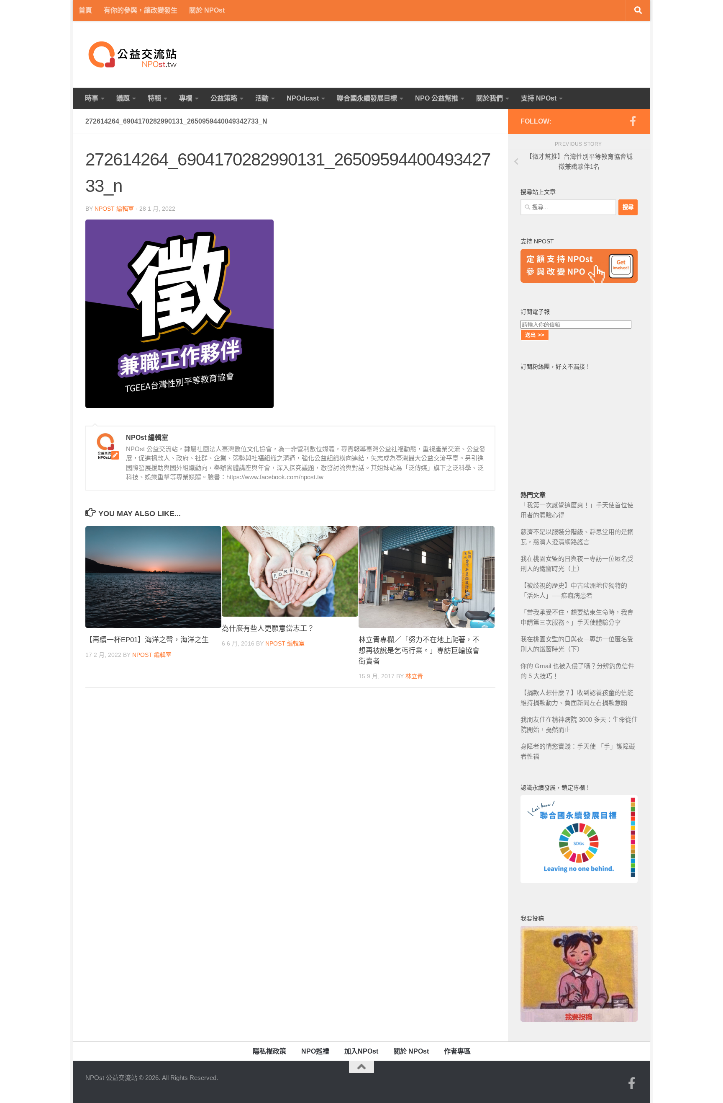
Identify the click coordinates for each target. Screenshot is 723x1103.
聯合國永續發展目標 (367, 98)
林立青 (414, 676)
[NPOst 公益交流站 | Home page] (133, 54)
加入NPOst (361, 1051)
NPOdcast (303, 98)
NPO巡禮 (315, 1051)
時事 (91, 98)
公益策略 (223, 98)
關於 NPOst (207, 10)
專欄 (185, 98)
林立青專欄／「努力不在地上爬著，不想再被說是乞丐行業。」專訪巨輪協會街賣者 (419, 650)
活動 (262, 98)
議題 (123, 98)
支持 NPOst (538, 98)
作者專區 (457, 1051)
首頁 (85, 10)
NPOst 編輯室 (114, 208)
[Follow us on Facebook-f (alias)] (633, 121)
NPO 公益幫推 (436, 98)
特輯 (154, 98)
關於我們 (489, 98)
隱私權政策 (269, 1051)
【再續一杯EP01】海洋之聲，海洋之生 (147, 640)
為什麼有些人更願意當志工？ (268, 629)
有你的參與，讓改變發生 (140, 10)
